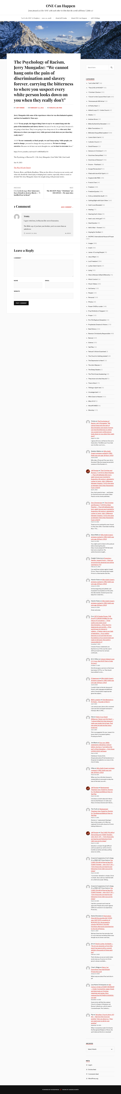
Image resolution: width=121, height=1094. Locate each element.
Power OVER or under (95, 306)
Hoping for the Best (94, 232)
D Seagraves (95, 678)
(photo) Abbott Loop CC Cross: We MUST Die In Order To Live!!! (102, 661)
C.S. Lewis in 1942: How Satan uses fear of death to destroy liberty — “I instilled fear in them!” (27, 193)
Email (47, 280)
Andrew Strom (93, 119)
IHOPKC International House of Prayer (101, 236)
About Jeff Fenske (61, 18)
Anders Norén (74, 1089)
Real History (92, 329)
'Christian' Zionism (94, 92)
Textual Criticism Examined (97, 351)
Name (16, 280)
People (90, 293)
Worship (91, 410)
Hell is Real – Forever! (95, 227)
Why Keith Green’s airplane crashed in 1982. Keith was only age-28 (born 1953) (102, 453)
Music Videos (92, 284)
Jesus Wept (92, 257)
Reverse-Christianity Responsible (99, 333)
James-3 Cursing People (96, 252)
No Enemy (91, 288)
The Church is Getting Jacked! (98, 356)
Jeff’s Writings (95, 18)
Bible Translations (94, 128)
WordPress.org (93, 1078)
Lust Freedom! (93, 261)
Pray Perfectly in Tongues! (96, 311)
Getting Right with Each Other (98, 200)
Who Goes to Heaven (95, 396)
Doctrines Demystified (95, 155)
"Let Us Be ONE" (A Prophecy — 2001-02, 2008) (36, 18)
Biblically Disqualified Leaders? (98, 133)
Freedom (91, 187)
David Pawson (93, 146)
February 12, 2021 (37, 108)
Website (17, 291)
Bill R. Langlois (95, 700)
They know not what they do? (97, 378)
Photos (90, 302)
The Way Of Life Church (22, 167)
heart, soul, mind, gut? (95, 218)
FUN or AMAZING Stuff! (96, 196)
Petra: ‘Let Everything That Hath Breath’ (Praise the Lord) (100, 969)
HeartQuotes (92, 223)
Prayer (90, 315)
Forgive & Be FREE (55, 108)
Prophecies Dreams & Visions (97, 324)
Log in (90, 1065)
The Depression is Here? (96, 360)
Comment (18, 258)
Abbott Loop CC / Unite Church (98, 110)
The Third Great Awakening (97, 374)
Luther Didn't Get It (94, 266)
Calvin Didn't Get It (94, 137)
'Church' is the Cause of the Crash (99, 97)
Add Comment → (67, 207)
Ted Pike (91, 347)
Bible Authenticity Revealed (97, 124)
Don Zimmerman (96, 503)
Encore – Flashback (94, 164)
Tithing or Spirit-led (94, 387)
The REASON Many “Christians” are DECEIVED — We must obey (60, 192)
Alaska (90, 115)
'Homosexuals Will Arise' (96, 101)
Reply (69, 233)
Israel (90, 248)
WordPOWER (93, 405)
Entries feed (92, 1069)
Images (90, 243)
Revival (90, 338)
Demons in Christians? (95, 151)
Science (90, 342)
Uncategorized (93, 392)
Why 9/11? (91, 401)
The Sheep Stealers (94, 369)
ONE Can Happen (60, 5)
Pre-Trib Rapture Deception (97, 320)
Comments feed (93, 1074)
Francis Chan (92, 182)
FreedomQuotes (93, 191)
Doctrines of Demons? (95, 160)
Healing (90, 209)
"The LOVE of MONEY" (95, 88)
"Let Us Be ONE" (93, 83)
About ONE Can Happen (79, 18)
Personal (91, 297)
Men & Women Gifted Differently (99, 275)
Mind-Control (92, 279)
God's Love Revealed (95, 205)
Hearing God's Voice (95, 214)
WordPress (55, 1089)
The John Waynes (94, 365)
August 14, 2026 (31, 233)
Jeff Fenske (20, 108)
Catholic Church (93, 142)
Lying (90, 270)
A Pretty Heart (93, 106)
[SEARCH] (111, 67)
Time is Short (92, 383)
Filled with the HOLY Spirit (96, 173)
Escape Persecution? (95, 169)
